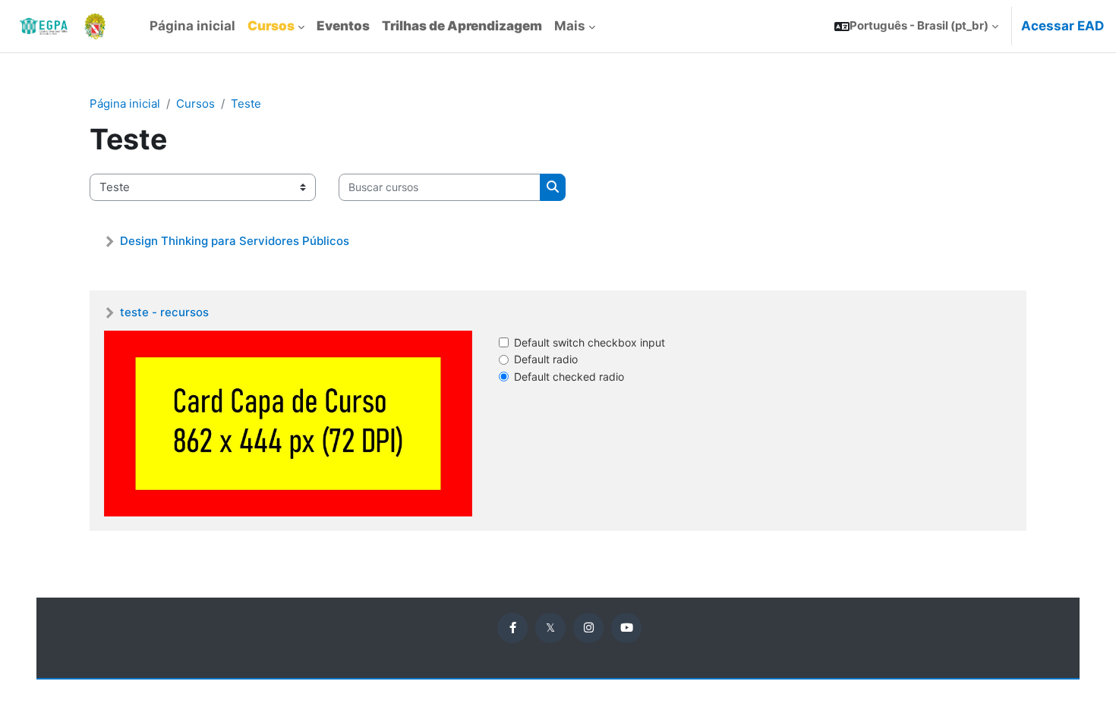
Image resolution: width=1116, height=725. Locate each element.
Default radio (546, 359)
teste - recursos (164, 312)
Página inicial (125, 103)
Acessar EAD (1062, 25)
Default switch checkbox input (589, 342)
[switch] (504, 342)
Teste (246, 103)
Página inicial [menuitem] (192, 25)
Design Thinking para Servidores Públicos (234, 241)
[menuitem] (276, 26)
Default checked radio (569, 376)
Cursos (195, 103)
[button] (916, 26)
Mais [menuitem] (569, 25)
